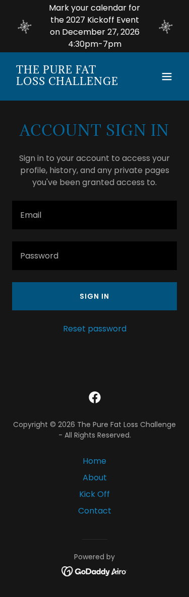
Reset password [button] (95, 328)
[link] (69, 82)
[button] (167, 76)
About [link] (95, 477)
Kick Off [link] (94, 494)
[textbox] (94, 215)
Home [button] (94, 461)
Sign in (94, 296)
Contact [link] (94, 511)
